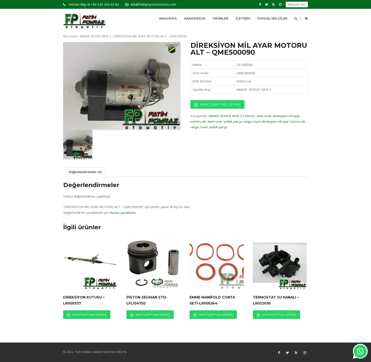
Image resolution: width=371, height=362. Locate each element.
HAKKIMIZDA (194, 18)
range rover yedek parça (208, 127)
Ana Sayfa (70, 36)
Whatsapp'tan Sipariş (220, 104)
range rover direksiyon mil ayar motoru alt (274, 121)
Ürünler (220, 18)
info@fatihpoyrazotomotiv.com (153, 4)
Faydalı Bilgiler (272, 18)
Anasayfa (168, 18)
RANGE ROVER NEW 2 (95, 36)
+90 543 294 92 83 (93, 4)
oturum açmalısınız (122, 212)
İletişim (243, 18)
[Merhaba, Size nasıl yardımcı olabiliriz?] (360, 351)
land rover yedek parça (225, 121)
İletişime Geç (297, 4)
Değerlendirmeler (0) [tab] (85, 172)
